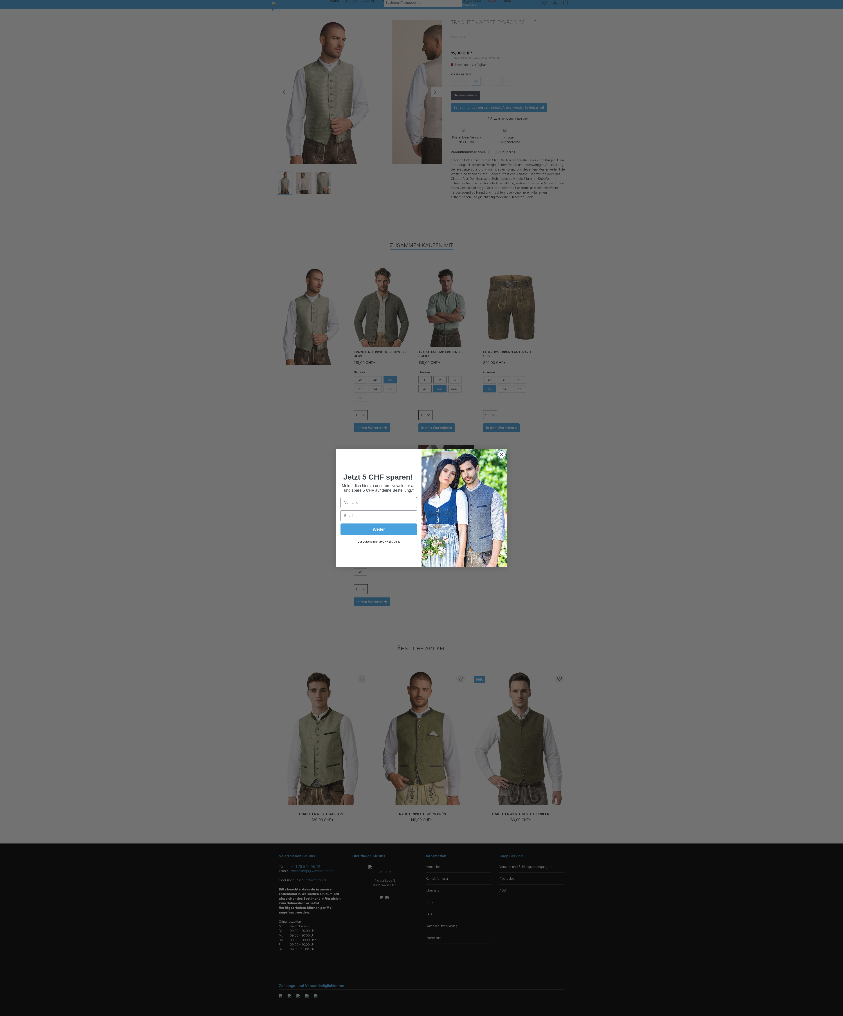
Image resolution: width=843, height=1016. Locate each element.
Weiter (379, 529)
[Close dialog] (501, 454)
